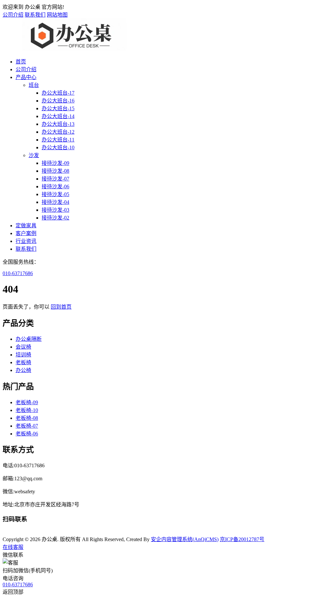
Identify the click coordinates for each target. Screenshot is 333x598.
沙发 (34, 155)
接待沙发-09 (55, 163)
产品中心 (26, 77)
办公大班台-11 (58, 139)
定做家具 (26, 225)
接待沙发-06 (55, 186)
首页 (21, 61)
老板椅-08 (27, 418)
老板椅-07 (27, 426)
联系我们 (35, 15)
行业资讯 (26, 241)
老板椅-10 (27, 410)
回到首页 (61, 307)
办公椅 (23, 370)
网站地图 (57, 15)
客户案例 (26, 233)
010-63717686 (18, 273)
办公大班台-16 (58, 100)
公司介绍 (13, 15)
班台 (34, 85)
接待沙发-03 (55, 210)
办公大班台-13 (58, 124)
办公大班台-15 (58, 108)
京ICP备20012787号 (242, 539)
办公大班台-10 (58, 147)
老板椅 (23, 362)
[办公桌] (71, 49)
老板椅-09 (27, 402)
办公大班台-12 (58, 132)
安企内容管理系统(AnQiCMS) (185, 539)
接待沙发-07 (55, 178)
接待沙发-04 (55, 202)
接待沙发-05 (55, 194)
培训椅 (23, 354)
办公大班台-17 (58, 93)
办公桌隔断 (29, 339)
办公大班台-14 (58, 116)
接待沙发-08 (55, 171)
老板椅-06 (27, 433)
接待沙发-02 (55, 217)
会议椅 (23, 347)
